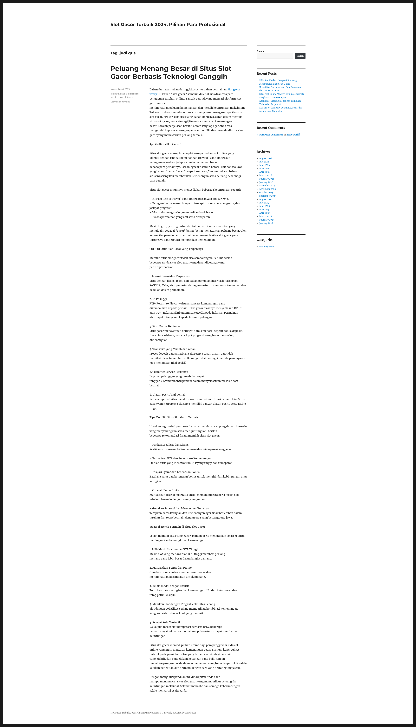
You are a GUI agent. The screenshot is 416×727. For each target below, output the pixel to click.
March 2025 (265, 216)
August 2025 (265, 199)
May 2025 (264, 209)
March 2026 (265, 175)
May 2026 (264, 168)
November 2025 (267, 189)
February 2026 (266, 178)
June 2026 (264, 165)
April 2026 (264, 172)
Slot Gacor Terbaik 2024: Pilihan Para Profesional (167, 24)
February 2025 (266, 219)
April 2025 (264, 213)
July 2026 (264, 161)
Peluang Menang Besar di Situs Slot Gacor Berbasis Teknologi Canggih (170, 72)
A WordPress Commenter (270, 134)
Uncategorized (266, 246)
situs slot (118, 97)
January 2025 (266, 223)
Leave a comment (120, 101)
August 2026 (266, 158)
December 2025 (267, 185)
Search (260, 51)
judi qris (114, 93)
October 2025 (266, 192)
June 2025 (264, 206)
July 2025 (264, 202)
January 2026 (266, 182)
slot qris (128, 97)
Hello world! (293, 134)
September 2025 (267, 196)
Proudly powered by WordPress (180, 712)
